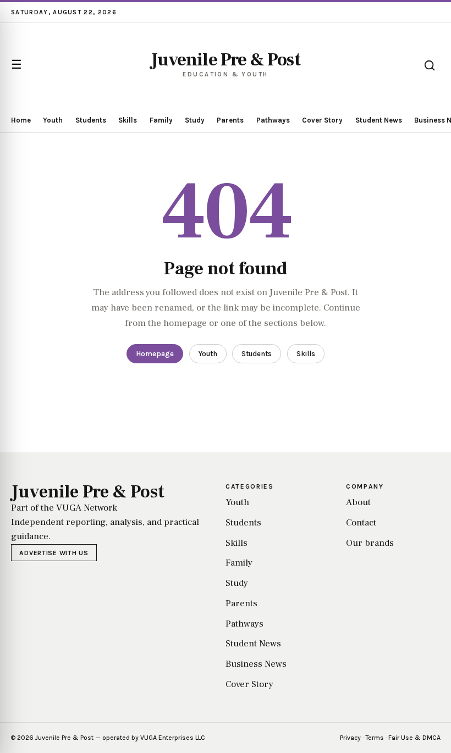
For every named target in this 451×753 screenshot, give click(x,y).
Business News (256, 664)
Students (90, 120)
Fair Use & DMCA (414, 737)
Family (161, 120)
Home (21, 120)
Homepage (155, 354)
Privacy (350, 737)
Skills (127, 120)
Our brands (370, 543)
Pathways (273, 120)
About (358, 502)
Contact (361, 523)
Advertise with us (53, 553)
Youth (53, 120)
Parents (230, 120)
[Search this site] (429, 65)
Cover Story (322, 120)
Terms (374, 737)
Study (195, 120)
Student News (378, 120)
